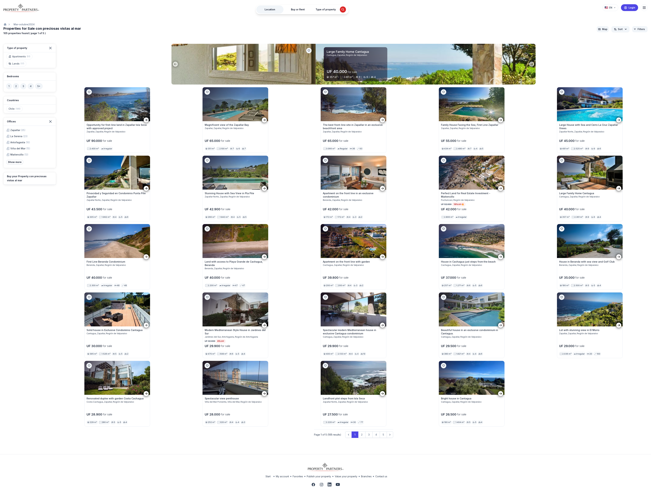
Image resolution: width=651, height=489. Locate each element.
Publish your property (319, 476)
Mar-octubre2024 (24, 24)
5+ (38, 86)
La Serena (19, 136)
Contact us (381, 476)
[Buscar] (343, 9)
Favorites (298, 476)
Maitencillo (19, 154)
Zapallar (17, 130)
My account (282, 476)
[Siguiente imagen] (146, 120)
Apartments (21, 56)
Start (268, 476)
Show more (15, 162)
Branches (366, 476)
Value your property (346, 476)
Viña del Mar (20, 148)
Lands (18, 63)
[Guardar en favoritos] (528, 50)
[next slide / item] (532, 64)
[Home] (5, 24)
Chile (14, 108)
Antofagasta (20, 142)
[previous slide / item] (175, 64)
